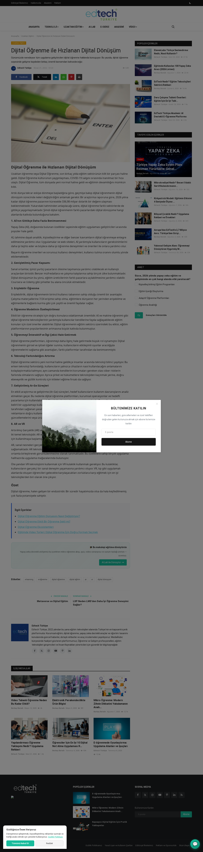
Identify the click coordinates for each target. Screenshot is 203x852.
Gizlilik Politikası (55, 837)
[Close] (157, 404)
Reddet (49, 843)
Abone (128, 442)
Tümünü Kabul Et (20, 843)
